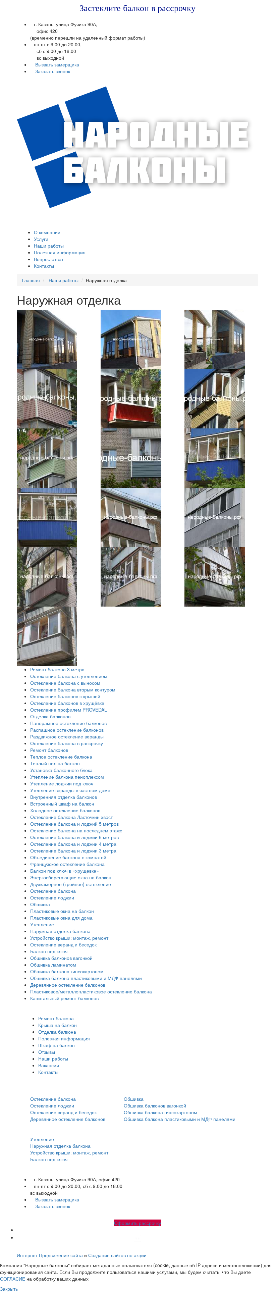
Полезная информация (60, 252)
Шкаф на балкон (56, 1045)
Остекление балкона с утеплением (68, 676)
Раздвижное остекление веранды (67, 736)
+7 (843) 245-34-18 (94, 77)
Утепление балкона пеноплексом (67, 776)
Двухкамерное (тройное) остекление (70, 884)
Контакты (44, 265)
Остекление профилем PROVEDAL (68, 709)
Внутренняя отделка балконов (63, 796)
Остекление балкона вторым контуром (72, 689)
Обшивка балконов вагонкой (61, 957)
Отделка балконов (50, 716)
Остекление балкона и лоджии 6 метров (74, 837)
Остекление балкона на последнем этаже (76, 830)
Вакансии (48, 1065)
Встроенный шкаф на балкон (62, 803)
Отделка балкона (57, 1031)
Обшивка (40, 904)
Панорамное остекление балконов (68, 723)
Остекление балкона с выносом (65, 682)
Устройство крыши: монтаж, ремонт (69, 937)
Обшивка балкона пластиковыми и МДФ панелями (86, 978)
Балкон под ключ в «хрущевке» (64, 870)
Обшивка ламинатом (53, 964)
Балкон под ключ (48, 951)
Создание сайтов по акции (117, 1255)
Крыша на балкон (57, 1025)
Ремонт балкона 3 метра (57, 669)
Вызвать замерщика (57, 64)
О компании (47, 232)
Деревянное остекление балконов (67, 984)
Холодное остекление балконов (65, 810)
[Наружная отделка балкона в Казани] (54, 339)
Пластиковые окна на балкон (62, 911)
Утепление (42, 924)
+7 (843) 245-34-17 (51, 77)
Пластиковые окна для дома (61, 917)
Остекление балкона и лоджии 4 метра (73, 843)
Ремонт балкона (56, 1018)
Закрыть (9, 1288)
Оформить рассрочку (137, 1223)
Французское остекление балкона (67, 864)
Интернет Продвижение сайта (50, 1255)
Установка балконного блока (61, 770)
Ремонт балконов (49, 749)
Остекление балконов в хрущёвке (67, 703)
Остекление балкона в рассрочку (66, 743)
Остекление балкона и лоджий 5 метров (74, 823)
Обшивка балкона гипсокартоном (67, 971)
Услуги (41, 239)
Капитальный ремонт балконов (64, 998)
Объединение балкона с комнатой (68, 857)
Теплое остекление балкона (61, 756)
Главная (31, 280)
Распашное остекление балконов (67, 729)
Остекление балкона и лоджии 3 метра (73, 850)
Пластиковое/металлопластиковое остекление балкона (91, 991)
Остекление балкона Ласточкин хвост (71, 817)
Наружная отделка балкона (60, 931)
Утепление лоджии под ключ (61, 783)
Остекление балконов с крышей (65, 696)
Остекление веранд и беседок (63, 944)
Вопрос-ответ (48, 259)
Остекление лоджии (52, 897)
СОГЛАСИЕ (12, 1278)
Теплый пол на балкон (55, 763)
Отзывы (46, 1051)
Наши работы (49, 245)
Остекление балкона (53, 890)
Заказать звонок (52, 71)
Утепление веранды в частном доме (70, 790)
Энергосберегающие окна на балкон (70, 877)
